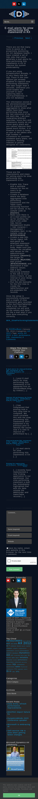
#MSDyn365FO (14, 641)
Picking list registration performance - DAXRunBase (17, 464)
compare (9, 648)
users (25, 669)
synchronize (10, 666)
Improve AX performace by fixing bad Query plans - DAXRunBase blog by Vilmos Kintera (19, 399)
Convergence (24, 650)
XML (13, 671)
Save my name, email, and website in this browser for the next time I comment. (18, 551)
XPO (17, 671)
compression (22, 648)
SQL (8, 337)
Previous (18, 38)
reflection (17, 662)
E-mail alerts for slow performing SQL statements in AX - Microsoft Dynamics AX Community (19, 371)
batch (23, 646)
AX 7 (8, 646)
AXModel (13, 646)
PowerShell (10, 662)
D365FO (9, 653)
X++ (9, 671)
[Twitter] (13, 580)
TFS (15, 669)
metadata (24, 657)
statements (16, 337)
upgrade (20, 669)
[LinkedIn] (19, 580)
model (15, 659)
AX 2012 (24, 643)
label (13, 657)
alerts (20, 333)
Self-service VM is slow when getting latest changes (16, 733)
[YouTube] (8, 580)
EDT (12, 655)
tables (17, 666)
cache (28, 646)
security (24, 662)
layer (17, 657)
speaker (9, 664)
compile (15, 648)
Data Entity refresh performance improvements (16, 706)
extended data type (20, 655)
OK (19, 795)
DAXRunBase (15, 329)
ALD (24, 641)
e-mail (15, 335)
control (17, 650)
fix (29, 655)
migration (9, 659)
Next (27, 38)
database (15, 653)
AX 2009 (14, 643)
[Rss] (24, 580)
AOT (8, 644)
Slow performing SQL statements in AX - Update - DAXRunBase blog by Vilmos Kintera (18, 442)
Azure (19, 646)
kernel (8, 657)
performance (24, 335)
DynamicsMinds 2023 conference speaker (18, 719)
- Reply (9, 374)
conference (10, 650)
